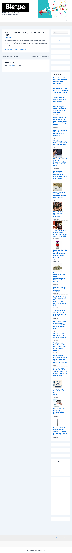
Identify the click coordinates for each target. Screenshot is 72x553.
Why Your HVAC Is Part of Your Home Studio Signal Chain (59, 336)
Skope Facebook (56, 467)
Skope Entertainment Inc (11, 13)
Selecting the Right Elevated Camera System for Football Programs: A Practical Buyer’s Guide (60, 431)
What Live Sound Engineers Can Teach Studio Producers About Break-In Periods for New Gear (60, 359)
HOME (15, 544)
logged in (12, 65)
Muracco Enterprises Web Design (60, 465)
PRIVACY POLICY (55, 544)
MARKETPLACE (40, 544)
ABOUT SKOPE (48, 544)
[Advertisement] (61, 496)
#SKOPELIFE (33, 544)
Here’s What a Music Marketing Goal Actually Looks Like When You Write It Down (59, 325)
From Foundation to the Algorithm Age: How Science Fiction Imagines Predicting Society (60, 121)
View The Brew (56, 473)
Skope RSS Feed (56, 469)
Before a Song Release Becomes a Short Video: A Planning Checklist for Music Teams (60, 175)
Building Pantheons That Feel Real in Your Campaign (60, 289)
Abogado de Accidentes (59, 537)
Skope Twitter (56, 471)
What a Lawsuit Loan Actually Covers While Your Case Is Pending (60, 90)
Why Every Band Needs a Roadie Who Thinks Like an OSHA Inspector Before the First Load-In (60, 372)
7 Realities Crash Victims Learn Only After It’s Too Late (59, 99)
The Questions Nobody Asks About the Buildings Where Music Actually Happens (59, 346)
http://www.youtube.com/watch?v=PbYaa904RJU (15, 49)
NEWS (24, 544)
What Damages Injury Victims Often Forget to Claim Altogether (60, 143)
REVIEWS (28, 544)
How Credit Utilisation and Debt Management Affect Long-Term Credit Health (60, 162)
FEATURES (19, 544)
